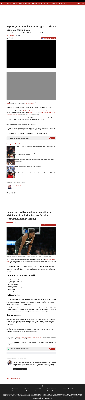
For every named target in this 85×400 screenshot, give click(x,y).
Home (8, 199)
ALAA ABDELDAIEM (17, 185)
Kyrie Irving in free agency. (47, 111)
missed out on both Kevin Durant (30, 111)
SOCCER (12, 3)
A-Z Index (26, 390)
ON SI (2, 1)
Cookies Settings (50, 390)
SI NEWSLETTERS (15, 1)
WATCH (63, 3)
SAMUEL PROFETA (17, 361)
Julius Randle (19, 102)
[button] (41, 3)
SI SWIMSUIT (7, 1)
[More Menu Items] (70, 3)
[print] (15, 193)
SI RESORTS (28, 1)
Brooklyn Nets (31, 112)
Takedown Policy (38, 388)
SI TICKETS (22, 1)
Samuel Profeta (10, 222)
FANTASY (34, 3)
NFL (8, 3)
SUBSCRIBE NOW (40, 1)
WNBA (29, 3)
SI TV (67, 3)
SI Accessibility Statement (67, 388)
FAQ (35, 390)
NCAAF (25, 3)
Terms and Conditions (51, 388)
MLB (20, 3)
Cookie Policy (26, 388)
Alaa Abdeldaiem (10, 35)
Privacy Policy (15, 388)
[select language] (78, 3)
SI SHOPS (34, 1)
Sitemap (14, 390)
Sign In (82, 3)
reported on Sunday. (29, 103)
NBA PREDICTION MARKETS (17, 378)
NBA (17, 3)
